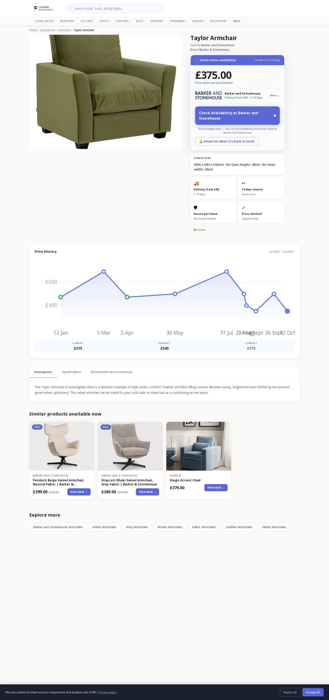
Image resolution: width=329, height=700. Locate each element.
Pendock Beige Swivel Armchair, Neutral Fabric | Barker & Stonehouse (58, 482)
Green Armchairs (104, 527)
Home (33, 30)
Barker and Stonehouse (218, 45)
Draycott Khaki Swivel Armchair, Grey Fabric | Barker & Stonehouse (129, 482)
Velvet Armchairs (274, 527)
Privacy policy (107, 692)
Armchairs (64, 30)
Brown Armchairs (170, 527)
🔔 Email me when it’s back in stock (226, 141)
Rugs (139, 21)
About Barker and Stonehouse (111, 372)
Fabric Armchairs (204, 527)
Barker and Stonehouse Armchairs (58, 527)
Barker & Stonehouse (214, 49)
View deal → (79, 492)
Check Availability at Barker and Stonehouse (228, 115)
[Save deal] (88, 428)
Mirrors (156, 21)
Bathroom (218, 21)
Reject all (290, 692)
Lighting (122, 21)
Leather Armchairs (239, 527)
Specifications (71, 372)
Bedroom (67, 21)
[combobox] (114, 8)
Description (43, 372)
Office (104, 21)
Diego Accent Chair (185, 480)
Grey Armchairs (137, 527)
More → (275, 95)
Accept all (313, 692)
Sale (236, 21)
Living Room (44, 21)
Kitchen (87, 21)
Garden (197, 21)
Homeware (177, 21)
